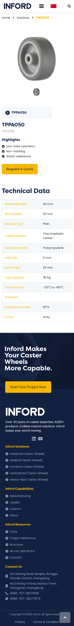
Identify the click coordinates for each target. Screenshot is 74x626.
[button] (28, 387)
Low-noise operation (20, 146)
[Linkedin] (34, 438)
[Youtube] (40, 438)
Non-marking (15, 151)
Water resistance (18, 156)
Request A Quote (19, 169)
